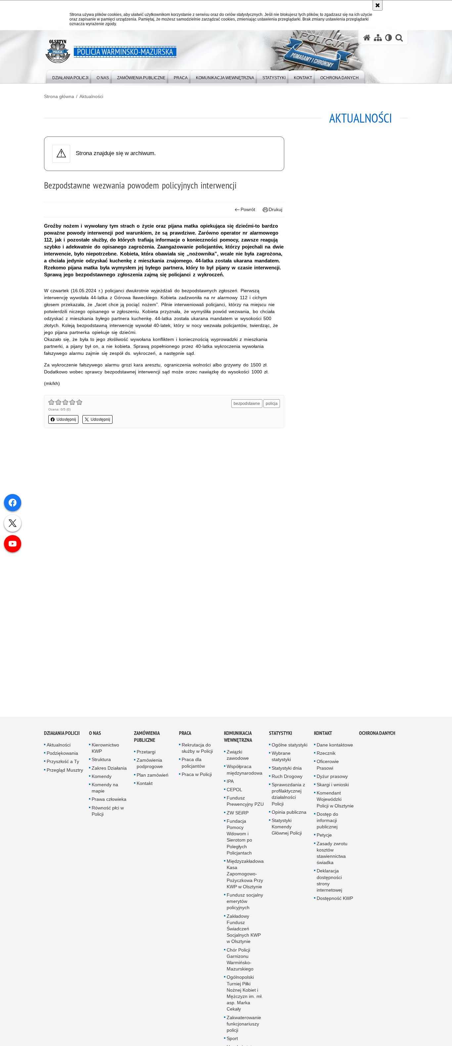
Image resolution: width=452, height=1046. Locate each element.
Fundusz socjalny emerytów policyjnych (245, 905)
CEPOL (234, 793)
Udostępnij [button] (66, 419)
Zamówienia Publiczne (146, 740)
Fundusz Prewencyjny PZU (245, 805)
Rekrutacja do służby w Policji (197, 752)
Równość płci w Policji (108, 815)
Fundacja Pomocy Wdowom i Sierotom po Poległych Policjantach (239, 840)
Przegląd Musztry (65, 774)
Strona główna (59, 96)
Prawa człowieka (109, 803)
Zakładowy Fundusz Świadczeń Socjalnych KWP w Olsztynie (244, 932)
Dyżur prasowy (332, 780)
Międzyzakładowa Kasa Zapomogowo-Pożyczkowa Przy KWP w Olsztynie (245, 877)
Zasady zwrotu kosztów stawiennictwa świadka (332, 857)
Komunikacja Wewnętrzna (238, 740)
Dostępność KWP (335, 902)
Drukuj (275, 209)
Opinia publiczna (289, 816)
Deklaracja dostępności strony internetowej (329, 884)
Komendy (102, 780)
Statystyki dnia (287, 772)
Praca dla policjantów (193, 767)
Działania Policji (62, 737)
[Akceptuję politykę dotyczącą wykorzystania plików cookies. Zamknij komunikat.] (378, 5)
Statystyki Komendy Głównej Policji (287, 831)
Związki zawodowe (238, 759)
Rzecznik (326, 757)
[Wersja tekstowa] (388, 37)
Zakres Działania (109, 772)
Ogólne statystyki (289, 748)
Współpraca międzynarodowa (244, 774)
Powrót (248, 209)
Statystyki (280, 737)
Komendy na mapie (105, 792)
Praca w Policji (197, 778)
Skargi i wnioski (333, 788)
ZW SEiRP (238, 816)
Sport (232, 1042)
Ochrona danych (377, 737)
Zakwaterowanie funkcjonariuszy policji (244, 1028)
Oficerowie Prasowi (328, 769)
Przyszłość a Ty (63, 765)
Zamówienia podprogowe (150, 767)
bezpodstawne (247, 403)
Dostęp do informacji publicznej (327, 824)
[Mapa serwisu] (378, 37)
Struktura (101, 763)
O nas (95, 737)
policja (272, 403)
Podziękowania (62, 757)
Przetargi (146, 755)
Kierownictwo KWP (105, 752)
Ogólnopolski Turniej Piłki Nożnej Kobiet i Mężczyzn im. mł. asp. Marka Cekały (245, 997)
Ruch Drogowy (287, 780)
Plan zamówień (152, 779)
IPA (230, 785)
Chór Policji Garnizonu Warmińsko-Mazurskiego (240, 963)
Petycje (324, 839)
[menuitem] (70, 76)
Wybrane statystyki (281, 760)
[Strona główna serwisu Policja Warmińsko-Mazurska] (367, 37)
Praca (185, 737)
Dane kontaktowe (335, 748)
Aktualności (91, 96)
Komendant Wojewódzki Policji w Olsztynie (335, 803)
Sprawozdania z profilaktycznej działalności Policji (288, 798)
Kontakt (145, 787)
